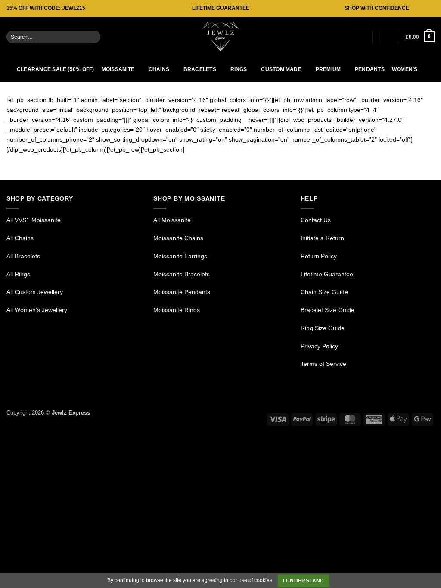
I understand (303, 581)
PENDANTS (370, 69)
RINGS (238, 69)
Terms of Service (323, 363)
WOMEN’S (405, 69)
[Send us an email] (431, 8)
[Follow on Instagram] (423, 8)
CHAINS (159, 69)
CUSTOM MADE (281, 69)
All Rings (18, 274)
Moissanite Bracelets (181, 274)
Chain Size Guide (324, 291)
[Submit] (93, 36)
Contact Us (316, 220)
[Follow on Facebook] (415, 8)
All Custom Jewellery (34, 291)
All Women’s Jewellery (36, 309)
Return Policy (319, 256)
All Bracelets (23, 256)
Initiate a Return (322, 238)
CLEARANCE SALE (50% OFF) (55, 69)
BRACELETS (199, 69)
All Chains (20, 238)
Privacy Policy (319, 346)
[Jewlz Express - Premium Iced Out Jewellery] (220, 36)
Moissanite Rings (176, 309)
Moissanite (118, 69)
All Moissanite (173, 220)
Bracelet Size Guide (327, 309)
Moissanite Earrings (180, 256)
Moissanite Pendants (181, 291)
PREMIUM (328, 69)
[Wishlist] (388, 37)
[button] (361, 37)
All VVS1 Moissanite (33, 220)
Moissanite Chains (178, 238)
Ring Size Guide (323, 328)
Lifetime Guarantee (327, 274)
